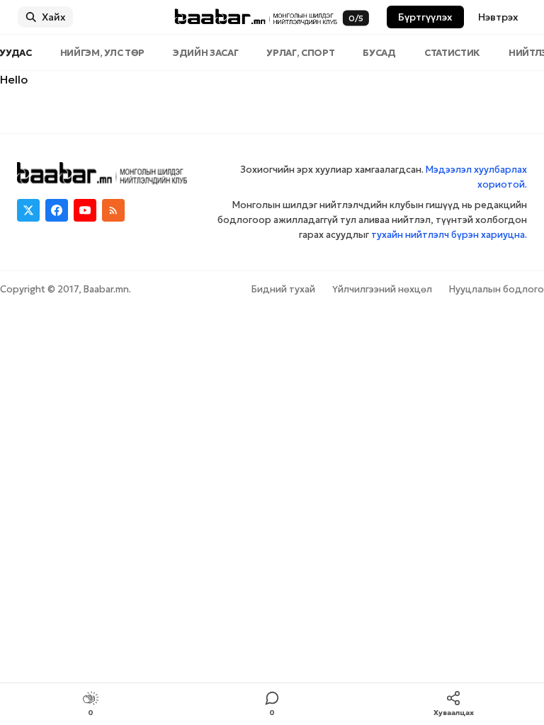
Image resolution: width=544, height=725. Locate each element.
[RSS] (113, 210)
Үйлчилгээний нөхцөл (382, 289)
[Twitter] (28, 210)
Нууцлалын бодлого (496, 289)
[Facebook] (56, 210)
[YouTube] (85, 210)
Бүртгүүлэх (425, 17)
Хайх (54, 17)
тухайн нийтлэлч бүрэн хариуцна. (449, 235)
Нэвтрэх (498, 17)
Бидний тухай (283, 289)
